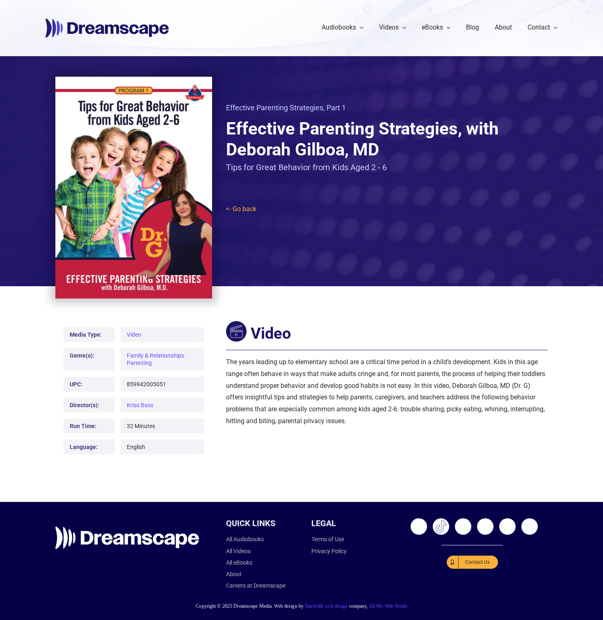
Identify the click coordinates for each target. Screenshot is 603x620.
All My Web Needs (388, 606)
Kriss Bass (140, 405)
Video (134, 334)
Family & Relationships (155, 355)
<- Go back (241, 209)
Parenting (139, 363)
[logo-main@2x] (107, 21)
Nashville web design (326, 606)
